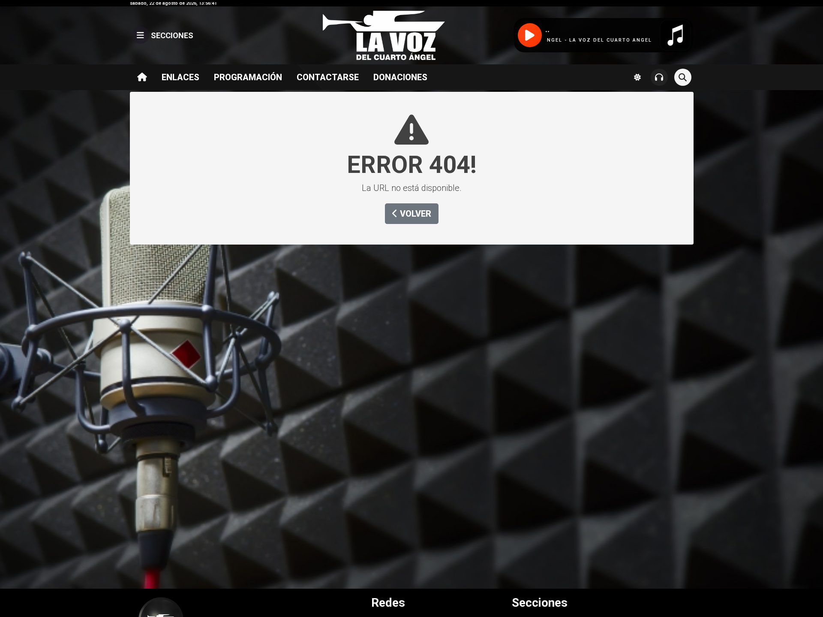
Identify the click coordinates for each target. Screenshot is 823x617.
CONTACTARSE (328, 77)
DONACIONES (400, 77)
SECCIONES (171, 35)
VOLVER (414, 214)
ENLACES (180, 77)
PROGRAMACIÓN (248, 77)
